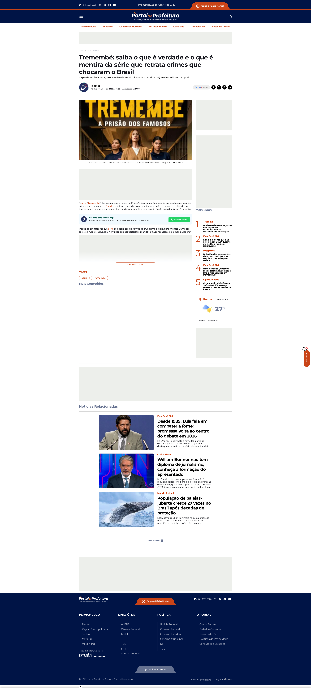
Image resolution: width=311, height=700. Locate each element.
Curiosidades (198, 26)
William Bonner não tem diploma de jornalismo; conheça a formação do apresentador (182, 467)
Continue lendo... (135, 265)
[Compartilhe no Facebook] (213, 87)
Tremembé (94, 203)
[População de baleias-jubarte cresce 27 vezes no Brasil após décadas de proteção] (126, 509)
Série (84, 278)
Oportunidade (211, 280)
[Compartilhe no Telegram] (230, 87)
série (83, 203)
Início (81, 51)
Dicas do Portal (221, 26)
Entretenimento (158, 26)
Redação (95, 86)
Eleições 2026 (211, 236)
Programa (209, 251)
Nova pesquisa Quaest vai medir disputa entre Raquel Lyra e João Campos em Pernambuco (217, 272)
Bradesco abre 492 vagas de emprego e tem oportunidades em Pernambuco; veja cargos (217, 228)
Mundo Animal (165, 493)
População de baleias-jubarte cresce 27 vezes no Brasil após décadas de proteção (184, 506)
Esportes (108, 26)
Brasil (109, 206)
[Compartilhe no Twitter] (219, 87)
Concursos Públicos (130, 26)
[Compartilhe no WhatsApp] (224, 87)
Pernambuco (88, 26)
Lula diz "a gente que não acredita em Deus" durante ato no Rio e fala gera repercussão (216, 243)
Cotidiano (178, 26)
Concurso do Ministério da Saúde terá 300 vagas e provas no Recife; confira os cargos (217, 286)
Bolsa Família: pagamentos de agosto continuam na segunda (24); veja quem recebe (216, 257)
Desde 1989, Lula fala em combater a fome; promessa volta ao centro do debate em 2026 (183, 429)
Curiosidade (164, 455)
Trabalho (208, 222)
